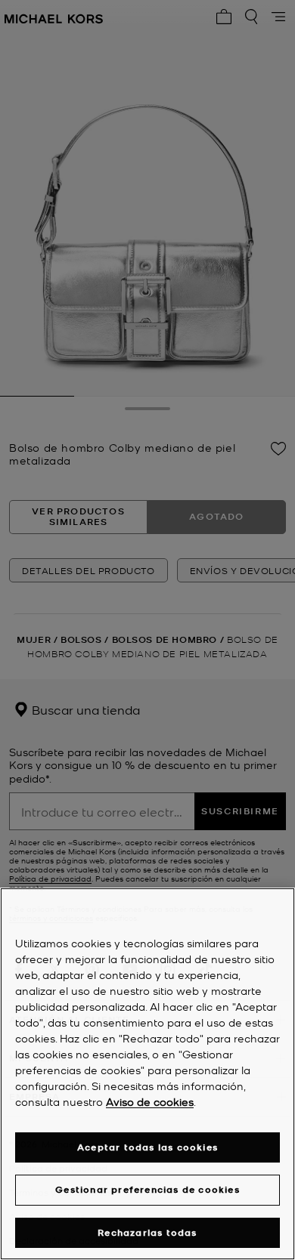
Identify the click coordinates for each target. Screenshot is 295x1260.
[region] (147, 1074)
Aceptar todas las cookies (147, 1147)
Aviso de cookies (150, 1101)
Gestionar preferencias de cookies (147, 1189)
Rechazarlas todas (147, 1232)
